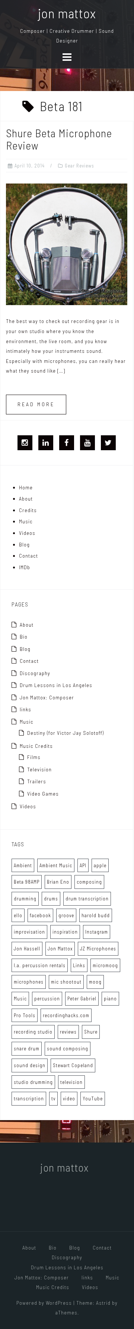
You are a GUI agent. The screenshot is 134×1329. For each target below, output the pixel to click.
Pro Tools (24, 1015)
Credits (28, 510)
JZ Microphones (98, 949)
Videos (27, 533)
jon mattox (67, 13)
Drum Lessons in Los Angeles (56, 685)
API (83, 865)
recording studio (33, 1032)
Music (26, 521)
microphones (29, 982)
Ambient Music (55, 865)
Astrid (103, 1303)
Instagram (96, 932)
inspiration (65, 932)
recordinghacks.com (66, 1015)
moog (95, 982)
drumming (25, 899)
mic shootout (66, 982)
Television (39, 769)
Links (79, 965)
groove (66, 915)
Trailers (36, 781)
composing (89, 882)
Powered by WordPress (44, 1303)
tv (53, 1098)
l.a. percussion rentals (40, 965)
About (26, 498)
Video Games (43, 793)
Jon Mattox (60, 949)
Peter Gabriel (81, 999)
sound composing (67, 1048)
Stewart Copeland (73, 1065)
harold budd (96, 915)
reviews (68, 1032)
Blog (24, 544)
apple (100, 865)
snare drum (26, 1048)
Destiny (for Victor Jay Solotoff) (65, 733)
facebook (40, 915)
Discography (35, 673)
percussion (47, 999)
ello (18, 915)
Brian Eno (58, 882)
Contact (28, 555)
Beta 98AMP (26, 882)
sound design (29, 1065)
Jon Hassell (27, 949)
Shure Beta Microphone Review (59, 139)
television (71, 1082)
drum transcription (87, 899)
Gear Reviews (79, 166)
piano (110, 999)
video (69, 1098)
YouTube (93, 1098)
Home (26, 487)
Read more (36, 404)
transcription (29, 1098)
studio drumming (33, 1082)
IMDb (24, 567)
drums (51, 899)
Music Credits (36, 746)
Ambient (23, 865)
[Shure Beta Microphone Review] (66, 244)
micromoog (105, 965)
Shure (91, 1032)
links (25, 709)
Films (34, 757)
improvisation (29, 932)
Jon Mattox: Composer (47, 697)
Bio (24, 636)
